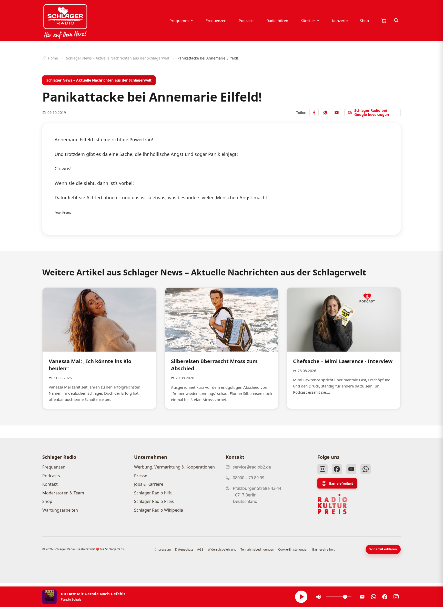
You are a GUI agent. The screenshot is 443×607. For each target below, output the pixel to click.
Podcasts (246, 20)
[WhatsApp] (365, 469)
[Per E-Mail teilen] (336, 112)
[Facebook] (337, 469)
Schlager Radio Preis (154, 501)
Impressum (163, 549)
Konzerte (340, 20)
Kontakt (50, 484)
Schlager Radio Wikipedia (158, 510)
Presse (140, 476)
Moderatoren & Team (63, 493)
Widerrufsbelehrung (222, 549)
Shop (364, 20)
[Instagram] (322, 469)
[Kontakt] (362, 596)
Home (53, 58)
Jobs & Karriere (148, 484)
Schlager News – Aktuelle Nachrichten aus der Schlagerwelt (117, 58)
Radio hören (277, 20)
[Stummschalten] (319, 597)
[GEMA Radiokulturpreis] (332, 504)
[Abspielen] (301, 597)
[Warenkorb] (383, 20)
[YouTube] (351, 469)
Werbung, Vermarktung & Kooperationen (174, 467)
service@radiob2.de (252, 467)
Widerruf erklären (383, 549)
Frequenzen (216, 20)
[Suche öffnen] (396, 20)
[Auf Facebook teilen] (314, 112)
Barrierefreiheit (341, 483)
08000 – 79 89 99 (248, 478)
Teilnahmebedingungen (257, 549)
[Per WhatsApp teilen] (325, 112)
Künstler (307, 20)
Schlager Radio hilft (153, 493)
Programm (179, 20)
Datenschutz (184, 549)
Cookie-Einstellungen (293, 549)
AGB (200, 549)
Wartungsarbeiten (60, 510)
